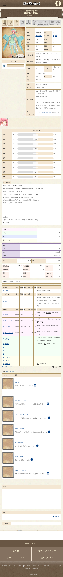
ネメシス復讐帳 (19, 456)
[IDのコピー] (39, 13)
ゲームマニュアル (15, 557)
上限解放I (7, 339)
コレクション (10, 371)
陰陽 (56, 35)
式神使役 (7, 360)
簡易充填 (7, 343)
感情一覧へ (57, 516)
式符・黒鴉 (7, 326)
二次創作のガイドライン (49, 566)
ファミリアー (8, 357)
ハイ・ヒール (8, 320)
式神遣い (39, 35)
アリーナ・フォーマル (21, 400)
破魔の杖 (17, 382)
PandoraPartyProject (31, 3)
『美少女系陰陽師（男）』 (32, 10)
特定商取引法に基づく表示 (32, 566)
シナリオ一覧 (5, 22)
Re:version (35, 568)
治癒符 (6, 314)
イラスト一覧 (10, 22)
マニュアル (49, 112)
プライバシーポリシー (16, 566)
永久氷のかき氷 (19, 442)
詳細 (43, 112)
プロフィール (6, 182)
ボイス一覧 (16, 22)
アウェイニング (9, 332)
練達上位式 (7, 363)
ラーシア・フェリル (20, 470)
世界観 (15, 550)
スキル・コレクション (9, 366)
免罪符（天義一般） (20, 428)
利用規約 (4, 566)
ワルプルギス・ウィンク (21, 414)
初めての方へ (47, 557)
